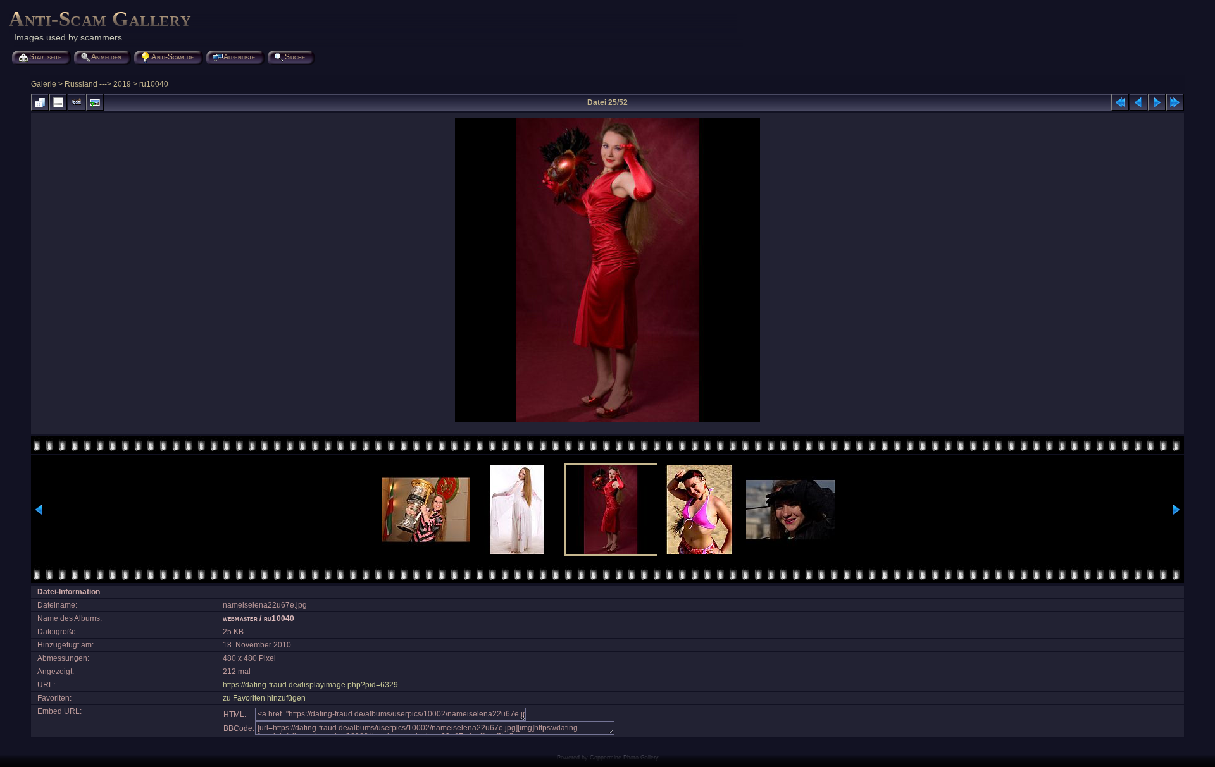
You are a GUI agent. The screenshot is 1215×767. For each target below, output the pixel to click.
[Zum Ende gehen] (1175, 102)
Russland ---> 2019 (98, 84)
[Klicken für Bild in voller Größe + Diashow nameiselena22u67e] (607, 421)
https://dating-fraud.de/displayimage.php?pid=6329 (310, 684)
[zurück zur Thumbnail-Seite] (40, 102)
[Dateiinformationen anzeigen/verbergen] (58, 102)
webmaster (240, 618)
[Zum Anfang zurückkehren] (1120, 102)
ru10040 (153, 84)
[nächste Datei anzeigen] (1157, 102)
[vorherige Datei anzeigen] (1138, 102)
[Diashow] (76, 102)
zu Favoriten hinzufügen (264, 698)
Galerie (43, 84)
